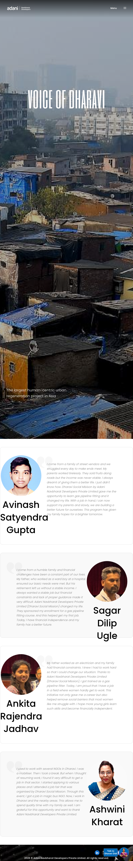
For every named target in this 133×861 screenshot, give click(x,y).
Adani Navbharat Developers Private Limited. (59, 858)
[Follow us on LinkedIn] (97, 852)
